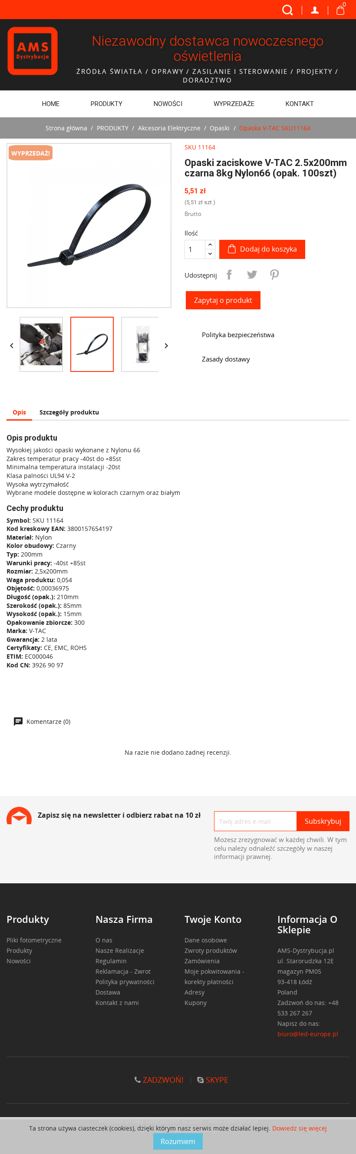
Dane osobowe (206, 940)
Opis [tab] (19, 412)
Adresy (194, 992)
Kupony (196, 1002)
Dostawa (108, 992)
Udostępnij (229, 274)
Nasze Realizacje (120, 950)
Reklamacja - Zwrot (123, 971)
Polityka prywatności (125, 982)
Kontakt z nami (117, 1002)
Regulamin (111, 961)
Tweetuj (251, 274)
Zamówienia (202, 961)
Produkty (19, 950)
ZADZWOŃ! (162, 1079)
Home (50, 104)
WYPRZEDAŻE (234, 104)
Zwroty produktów (211, 950)
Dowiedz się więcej (299, 1128)
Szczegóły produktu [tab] (69, 412)
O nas (104, 940)
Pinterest (274, 274)
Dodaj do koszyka (268, 249)
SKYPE (216, 1079)
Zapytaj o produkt (223, 300)
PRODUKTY (106, 104)
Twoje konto (213, 919)
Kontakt (300, 104)
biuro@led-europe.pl (307, 1034)
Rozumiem (178, 1141)
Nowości (168, 104)
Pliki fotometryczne (34, 940)
